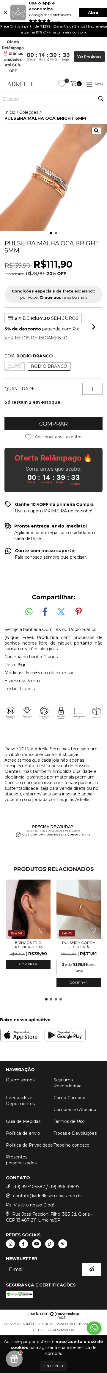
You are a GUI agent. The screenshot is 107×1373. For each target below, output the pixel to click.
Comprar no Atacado (75, 1109)
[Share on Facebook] (44, 612)
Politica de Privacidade (29, 1145)
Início (9, 112)
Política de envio (23, 1133)
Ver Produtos (89, 57)
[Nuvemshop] (54, 1318)
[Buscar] (101, 99)
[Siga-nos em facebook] (23, 1243)
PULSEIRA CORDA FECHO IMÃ (78, 944)
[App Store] (21, 1036)
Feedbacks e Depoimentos (20, 1100)
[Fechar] (5, 12)
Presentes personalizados (21, 1160)
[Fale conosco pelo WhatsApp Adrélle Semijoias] (94, 1327)
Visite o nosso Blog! (34, 1205)
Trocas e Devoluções (75, 1133)
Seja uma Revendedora (67, 1083)
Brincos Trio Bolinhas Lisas (28, 944)
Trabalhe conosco (71, 1145)
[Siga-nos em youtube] (36, 1243)
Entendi (53, 1366)
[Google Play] (65, 1036)
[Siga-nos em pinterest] (62, 1243)
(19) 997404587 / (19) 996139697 (46, 1186)
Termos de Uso (69, 1121)
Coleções (28, 112)
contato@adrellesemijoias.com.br (47, 1195)
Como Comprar (69, 1097)
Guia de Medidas (23, 1121)
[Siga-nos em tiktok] (49, 1243)
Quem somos (20, 1080)
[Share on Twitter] (61, 612)
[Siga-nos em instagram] (10, 1243)
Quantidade (19, 388)
